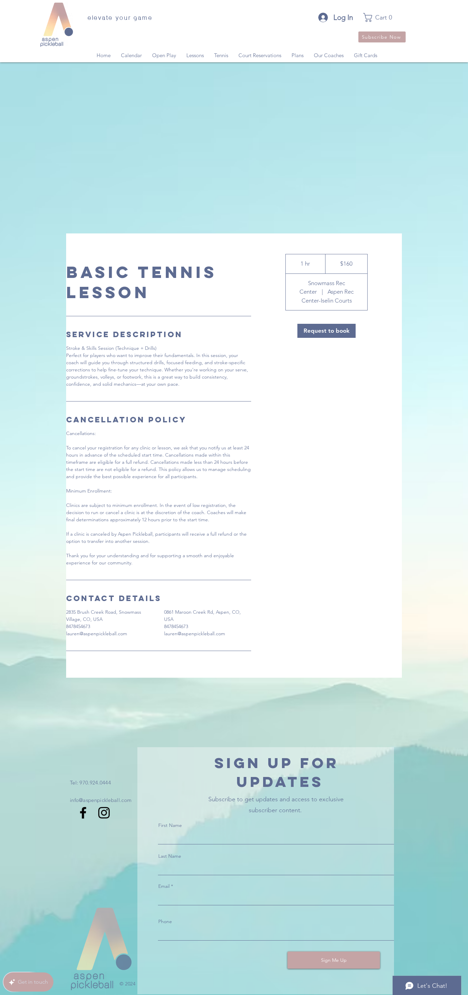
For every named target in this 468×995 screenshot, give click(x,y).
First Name (170, 825)
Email (164, 886)
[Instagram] (104, 812)
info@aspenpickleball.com (101, 800)
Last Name (169, 856)
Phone (165, 921)
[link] (382, 17)
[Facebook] (83, 812)
